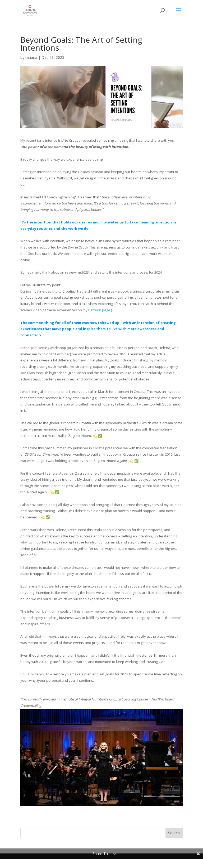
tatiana (31, 57)
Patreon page (99, 310)
